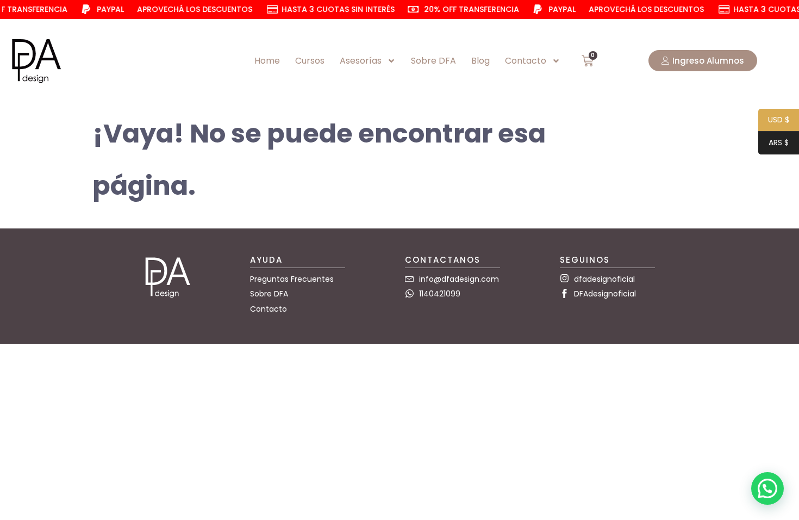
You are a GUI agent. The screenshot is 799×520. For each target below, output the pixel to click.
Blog (480, 60)
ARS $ (773, 143)
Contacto (525, 60)
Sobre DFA (433, 60)
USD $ (773, 120)
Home (267, 60)
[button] (767, 488)
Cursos (309, 60)
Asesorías (361, 60)
